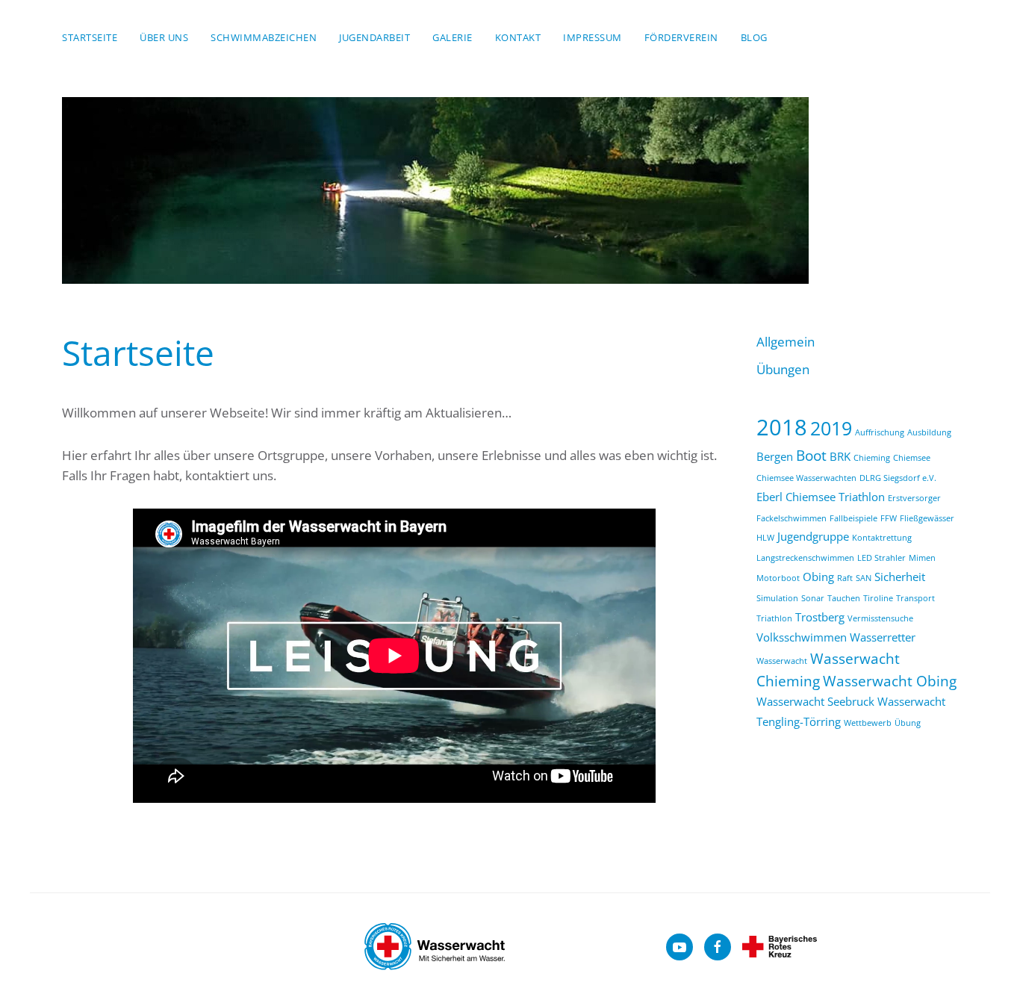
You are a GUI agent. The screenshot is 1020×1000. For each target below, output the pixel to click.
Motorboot (778, 578)
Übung (908, 723)
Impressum (592, 37)
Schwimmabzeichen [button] (264, 37)
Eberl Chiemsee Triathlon (820, 496)
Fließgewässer (927, 518)
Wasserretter (882, 637)
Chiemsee (911, 458)
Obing (818, 576)
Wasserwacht (781, 661)
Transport (915, 598)
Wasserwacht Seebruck (815, 701)
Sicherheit (899, 576)
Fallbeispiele (853, 518)
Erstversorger (914, 498)
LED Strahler (881, 558)
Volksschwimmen (801, 637)
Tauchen (843, 598)
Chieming (871, 458)
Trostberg (820, 617)
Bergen (774, 456)
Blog (754, 37)
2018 (781, 427)
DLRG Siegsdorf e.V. (897, 478)
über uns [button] (164, 37)
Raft (845, 578)
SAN (863, 578)
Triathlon (774, 618)
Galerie (452, 37)
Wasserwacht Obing (890, 680)
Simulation (777, 598)
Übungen (782, 369)
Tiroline (878, 598)
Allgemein (785, 341)
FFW (888, 518)
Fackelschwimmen (791, 518)
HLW (765, 537)
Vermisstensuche (880, 618)
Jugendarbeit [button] (374, 37)
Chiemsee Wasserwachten (806, 478)
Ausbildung (929, 432)
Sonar (812, 598)
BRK (840, 456)
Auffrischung (879, 432)
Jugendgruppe (813, 536)
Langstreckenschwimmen (805, 558)
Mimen (922, 558)
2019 (831, 428)
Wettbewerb (868, 723)
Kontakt (518, 37)
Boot (811, 455)
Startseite (89, 37)
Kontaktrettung (882, 537)
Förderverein (681, 37)
